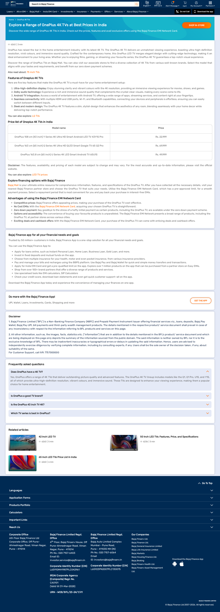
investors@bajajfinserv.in (108, 559)
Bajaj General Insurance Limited (147, 546)
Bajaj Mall (13, 185)
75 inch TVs (33, 72)
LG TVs (36, 116)
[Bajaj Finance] (17, 3)
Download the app (205, 12)
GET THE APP (200, 300)
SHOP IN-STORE (196, 25)
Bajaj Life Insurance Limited (145, 550)
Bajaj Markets (138, 553)
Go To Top (207, 483)
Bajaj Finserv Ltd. (140, 539)
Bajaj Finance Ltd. (140, 542)
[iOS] (181, 564)
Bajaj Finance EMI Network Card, (58, 206)
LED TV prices (40, 174)
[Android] (174, 564)
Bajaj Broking (138, 560)
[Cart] (185, 3)
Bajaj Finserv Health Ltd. (143, 564)
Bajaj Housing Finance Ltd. (144, 557)
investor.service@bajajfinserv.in (67, 560)
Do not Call (184, 12)
